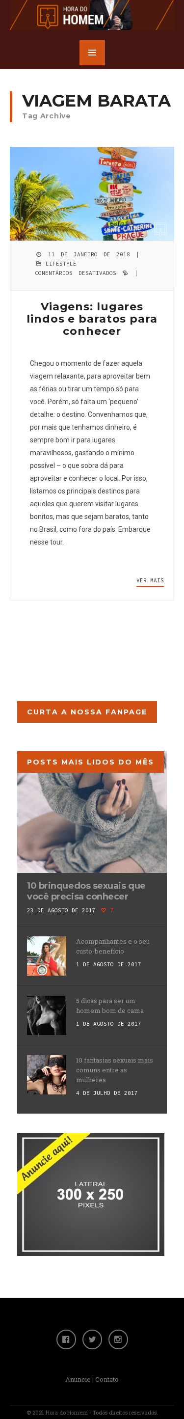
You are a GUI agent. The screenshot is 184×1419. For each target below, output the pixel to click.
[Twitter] (92, 1339)
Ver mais (150, 580)
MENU (92, 52)
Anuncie (78, 1379)
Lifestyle (61, 263)
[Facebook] (66, 1339)
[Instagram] (118, 1339)
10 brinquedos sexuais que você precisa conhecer (86, 891)
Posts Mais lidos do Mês (90, 762)
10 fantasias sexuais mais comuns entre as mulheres (114, 1070)
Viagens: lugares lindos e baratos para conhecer (91, 319)
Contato (107, 1379)
